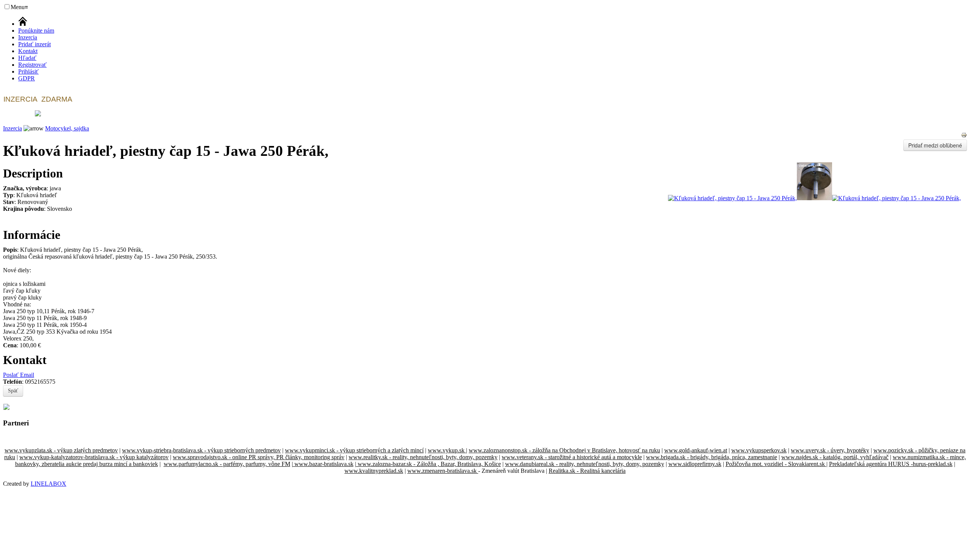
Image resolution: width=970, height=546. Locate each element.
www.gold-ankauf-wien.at (695, 450)
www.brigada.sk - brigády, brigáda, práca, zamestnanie (711, 457)
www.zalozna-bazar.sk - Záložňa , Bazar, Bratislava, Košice (428, 464)
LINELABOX (48, 483)
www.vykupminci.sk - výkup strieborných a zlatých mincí (354, 450)
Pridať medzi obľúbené (935, 145)
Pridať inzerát (34, 44)
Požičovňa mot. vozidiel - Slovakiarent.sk (776, 464)
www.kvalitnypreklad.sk (373, 471)
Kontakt (28, 51)
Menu (19, 7)
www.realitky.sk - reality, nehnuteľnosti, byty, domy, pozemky (423, 457)
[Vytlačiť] (964, 136)
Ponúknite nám (36, 30)
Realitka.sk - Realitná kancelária (587, 471)
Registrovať (32, 64)
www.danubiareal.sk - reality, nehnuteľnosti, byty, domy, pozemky (584, 464)
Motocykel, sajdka (67, 128)
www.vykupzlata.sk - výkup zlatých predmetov (61, 450)
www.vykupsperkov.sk (759, 450)
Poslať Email (18, 375)
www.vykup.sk (447, 450)
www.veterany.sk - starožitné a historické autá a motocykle (572, 457)
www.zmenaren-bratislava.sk (442, 471)
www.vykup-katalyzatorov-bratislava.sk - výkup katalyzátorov (94, 457)
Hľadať (27, 58)
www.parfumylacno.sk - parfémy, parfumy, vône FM (227, 464)
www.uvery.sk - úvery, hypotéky (830, 450)
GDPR (26, 78)
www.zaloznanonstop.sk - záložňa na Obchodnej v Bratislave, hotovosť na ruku (564, 450)
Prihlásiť (28, 71)
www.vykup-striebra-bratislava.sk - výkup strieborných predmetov (201, 450)
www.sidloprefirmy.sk (694, 464)
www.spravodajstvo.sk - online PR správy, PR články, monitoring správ (258, 457)
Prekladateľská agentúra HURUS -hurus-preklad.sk (891, 464)
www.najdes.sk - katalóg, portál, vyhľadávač (835, 457)
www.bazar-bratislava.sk (323, 464)
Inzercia (27, 37)
